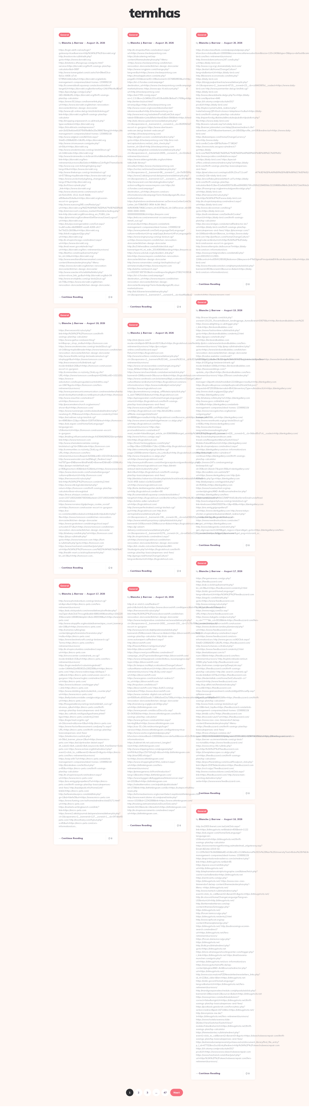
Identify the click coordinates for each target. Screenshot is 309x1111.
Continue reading (72, 297)
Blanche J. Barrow (72, 43)
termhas (154, 13)
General (64, 34)
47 (165, 1092)
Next (176, 1092)
